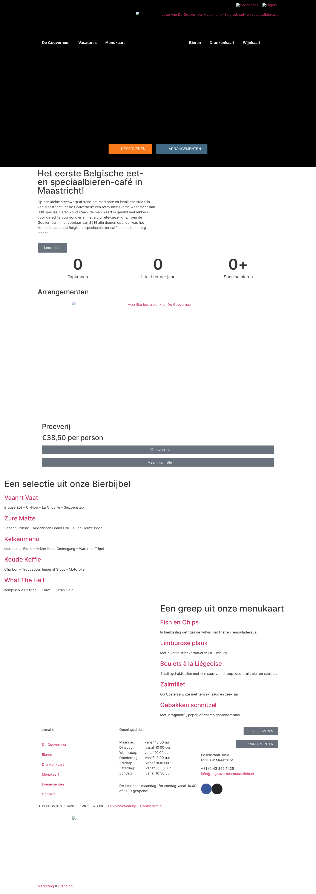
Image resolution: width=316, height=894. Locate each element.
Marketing (46, 886)
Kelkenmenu (22, 539)
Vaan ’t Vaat (21, 497)
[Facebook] (206, 789)
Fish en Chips (179, 622)
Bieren (195, 42)
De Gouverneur (56, 42)
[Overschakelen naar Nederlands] (247, 5)
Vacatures (87, 42)
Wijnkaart (251, 42)
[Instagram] (217, 789)
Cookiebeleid (151, 806)
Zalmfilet (172, 684)
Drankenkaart (222, 42)
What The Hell (24, 580)
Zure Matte (19, 518)
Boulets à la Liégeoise (191, 663)
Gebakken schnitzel (188, 705)
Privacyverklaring (122, 806)
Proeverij (56, 426)
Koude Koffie (22, 559)
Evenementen (53, 784)
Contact (48, 794)
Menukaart (115, 42)
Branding (65, 886)
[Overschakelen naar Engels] (269, 5)
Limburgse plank (184, 643)
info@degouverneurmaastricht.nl (227, 773)
